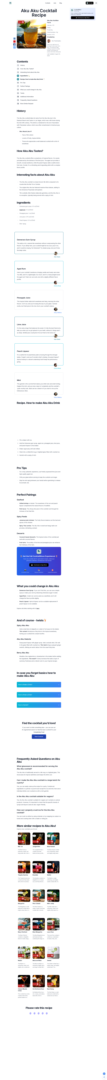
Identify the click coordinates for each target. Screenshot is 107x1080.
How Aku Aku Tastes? (26, 69)
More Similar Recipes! (25, 103)
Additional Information (25, 96)
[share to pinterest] (14, 41)
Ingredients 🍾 (24, 75)
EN (96, 3)
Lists (55, 3)
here (37, 608)
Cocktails (47, 3)
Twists (21, 93)
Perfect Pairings (24, 86)
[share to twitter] (14, 47)
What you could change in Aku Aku (30, 89)
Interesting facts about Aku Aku (28, 72)
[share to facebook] (14, 44)
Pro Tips (21, 82)
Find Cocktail (39, 736)
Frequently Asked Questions (27, 100)
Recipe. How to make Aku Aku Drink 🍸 (31, 79)
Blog (61, 3)
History (21, 65)
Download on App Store (40, 565)
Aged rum (22, 210)
